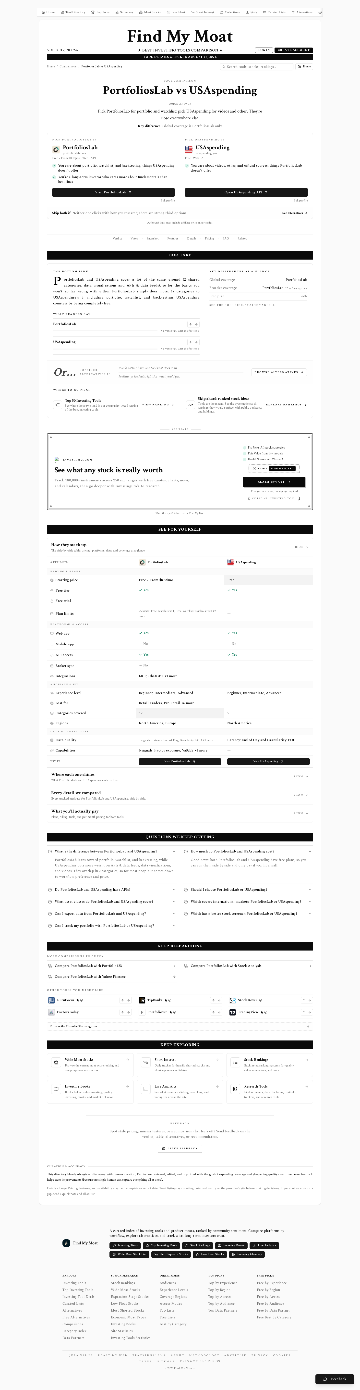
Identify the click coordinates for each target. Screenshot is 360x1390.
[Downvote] (196, 324)
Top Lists (167, 1310)
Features (173, 239)
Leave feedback (183, 1149)
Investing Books (234, 1245)
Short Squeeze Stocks (174, 1254)
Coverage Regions (173, 1296)
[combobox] (256, 66)
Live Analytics (267, 1245)
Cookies (282, 1355)
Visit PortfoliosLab (110, 192)
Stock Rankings (200, 1245)
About (177, 1355)
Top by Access (219, 1296)
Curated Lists (73, 1303)
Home (51, 67)
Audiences (168, 1283)
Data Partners (73, 1337)
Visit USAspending (265, 761)
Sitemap (166, 1362)
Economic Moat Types (128, 1317)
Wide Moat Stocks (125, 1289)
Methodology (204, 1355)
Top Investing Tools (164, 1245)
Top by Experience (222, 1283)
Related (242, 239)
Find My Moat (180, 36)
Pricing (209, 239)
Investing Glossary (249, 1254)
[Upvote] (190, 324)
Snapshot (153, 239)
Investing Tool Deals (78, 1296)
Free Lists (167, 1317)
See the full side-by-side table (240, 305)
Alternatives (72, 1310)
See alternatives (292, 213)
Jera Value (81, 1355)
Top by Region (219, 1289)
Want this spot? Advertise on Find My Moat (180, 513)
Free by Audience (270, 1303)
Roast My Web (113, 1355)
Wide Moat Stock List (132, 1254)
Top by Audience (221, 1303)
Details (191, 239)
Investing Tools (128, 1245)
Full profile (168, 201)
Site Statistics (122, 1331)
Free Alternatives (76, 1317)
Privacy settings (200, 1362)
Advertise (235, 1355)
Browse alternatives (276, 372)
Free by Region (268, 1289)
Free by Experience (272, 1283)
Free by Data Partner (273, 1310)
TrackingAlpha (149, 1355)
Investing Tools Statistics (130, 1337)
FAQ (226, 239)
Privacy (259, 1355)
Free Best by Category (274, 1317)
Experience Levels (174, 1289)
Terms (145, 1362)
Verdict (117, 239)
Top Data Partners (222, 1310)
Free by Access (268, 1296)
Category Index (74, 1331)
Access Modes (171, 1303)
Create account (294, 50)
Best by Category (173, 1324)
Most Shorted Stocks (127, 1310)
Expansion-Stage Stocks (130, 1296)
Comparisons (68, 67)
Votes (134, 239)
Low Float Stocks (212, 1254)
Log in (264, 50)
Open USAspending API (243, 192)
